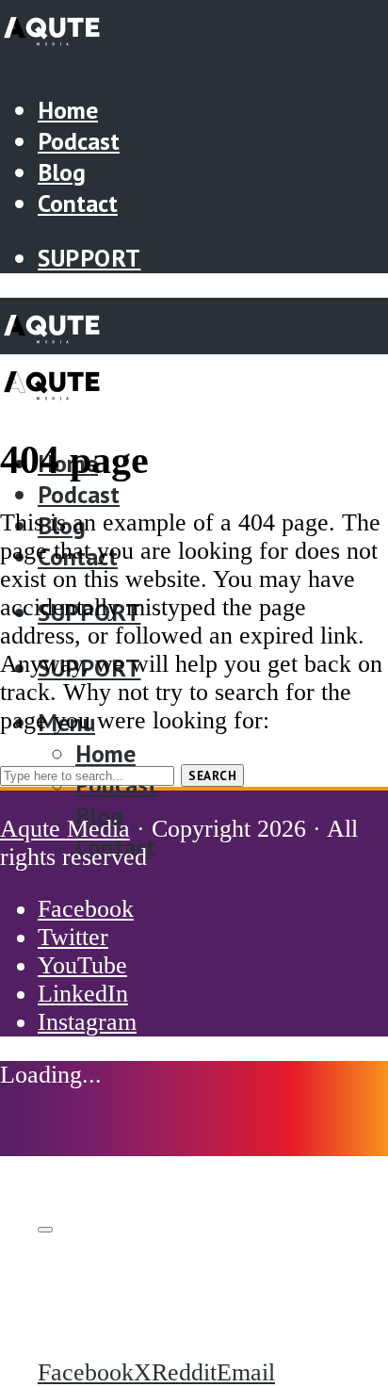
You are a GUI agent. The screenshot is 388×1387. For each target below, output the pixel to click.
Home (68, 109)
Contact (78, 203)
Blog (62, 172)
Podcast (79, 140)
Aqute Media (65, 828)
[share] (45, 1229)
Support (89, 257)
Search (212, 775)
